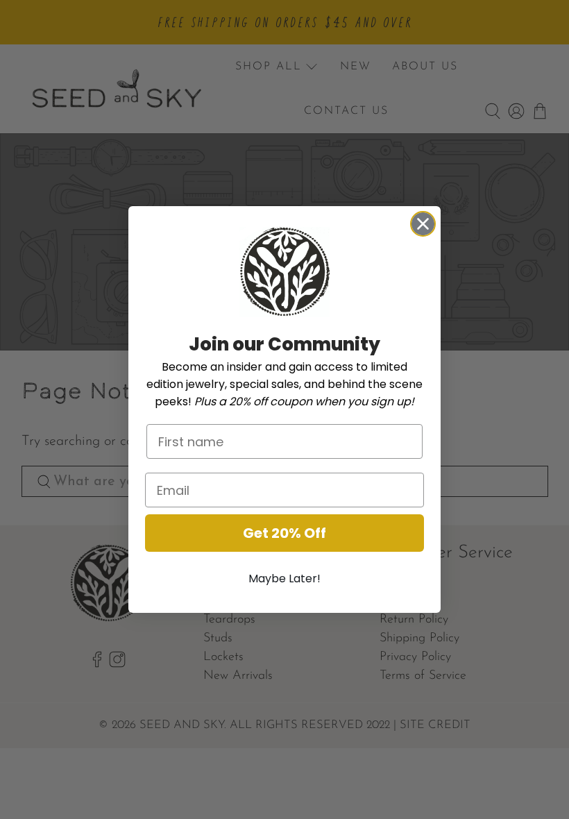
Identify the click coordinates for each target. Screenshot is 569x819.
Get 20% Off (284, 533)
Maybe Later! (284, 578)
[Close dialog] (423, 224)
